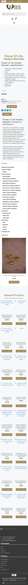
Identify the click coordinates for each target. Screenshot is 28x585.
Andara (5, 171)
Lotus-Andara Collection (9, 199)
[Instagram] (5, 1)
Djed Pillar (5, 224)
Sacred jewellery (6, 174)
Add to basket (12, 106)
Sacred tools (4, 220)
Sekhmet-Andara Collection (10, 206)
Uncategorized (5, 231)
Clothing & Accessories (7, 167)
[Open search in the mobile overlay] (14, 14)
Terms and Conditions (5, 552)
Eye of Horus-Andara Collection (11, 185)
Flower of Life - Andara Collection (12, 190)
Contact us (19, 1)
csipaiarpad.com (20, 580)
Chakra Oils (6, 215)
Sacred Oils (4, 211)
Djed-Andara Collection (9, 183)
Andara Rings (6, 176)
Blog (2, 567)
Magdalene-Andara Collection (11, 201)
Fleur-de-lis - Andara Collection (11, 188)
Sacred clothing (4, 569)
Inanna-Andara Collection (10, 194)
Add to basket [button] (14, 282)
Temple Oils (6, 217)
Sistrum (5, 229)
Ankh (4, 222)
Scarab (5, 227)
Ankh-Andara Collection (9, 178)
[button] (14, 23)
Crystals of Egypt (6, 169)
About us (13, 1)
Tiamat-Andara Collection (10, 208)
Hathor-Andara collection (10, 192)
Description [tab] (7, 114)
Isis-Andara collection (9, 197)
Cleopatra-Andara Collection (10, 181)
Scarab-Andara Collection (10, 204)
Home (2, 546)
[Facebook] (2, 1)
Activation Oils (6, 213)
